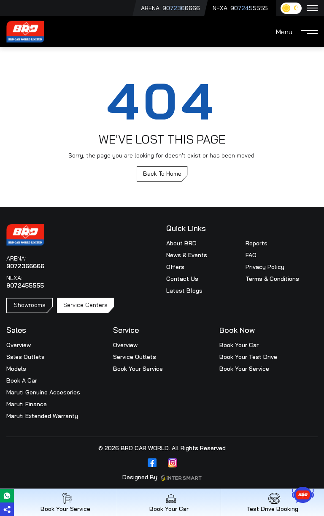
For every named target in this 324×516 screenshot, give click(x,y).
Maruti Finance (26, 404)
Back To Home (162, 173)
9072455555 (249, 8)
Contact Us (182, 278)
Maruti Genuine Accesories (43, 392)
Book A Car (21, 380)
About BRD (181, 243)
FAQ (251, 255)
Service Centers (85, 305)
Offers (175, 267)
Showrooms (30, 305)
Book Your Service (138, 368)
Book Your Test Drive (248, 357)
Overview (18, 345)
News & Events (186, 255)
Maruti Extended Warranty (42, 416)
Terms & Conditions (272, 278)
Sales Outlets (25, 357)
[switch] (291, 8)
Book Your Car (239, 345)
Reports (256, 243)
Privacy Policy (265, 267)
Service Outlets (134, 357)
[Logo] (25, 31)
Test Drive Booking (272, 508)
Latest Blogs (184, 290)
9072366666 (181, 8)
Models (16, 368)
